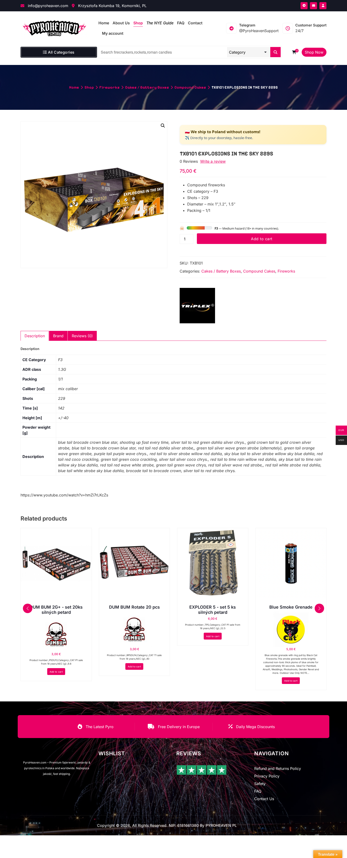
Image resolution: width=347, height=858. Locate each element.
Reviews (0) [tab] (82, 335)
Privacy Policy (266, 776)
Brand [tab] (58, 335)
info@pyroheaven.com (47, 5)
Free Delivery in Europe (179, 726)
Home (74, 87)
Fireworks (109, 87)
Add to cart (261, 238)
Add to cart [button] (56, 671)
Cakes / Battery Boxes (147, 87)
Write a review (213, 161)
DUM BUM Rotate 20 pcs (134, 607)
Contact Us (264, 798)
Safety (260, 783)
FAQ (257, 791)
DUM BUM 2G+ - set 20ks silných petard (56, 610)
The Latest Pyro (100, 726)
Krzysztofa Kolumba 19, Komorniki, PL (112, 5)
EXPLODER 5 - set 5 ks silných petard (212, 610)
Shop (89, 87)
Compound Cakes (190, 87)
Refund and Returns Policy (277, 768)
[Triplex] (197, 305)
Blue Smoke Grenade (291, 607)
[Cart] (294, 52)
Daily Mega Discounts (255, 726)
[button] (163, 125)
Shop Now (314, 52)
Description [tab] (35, 335)
